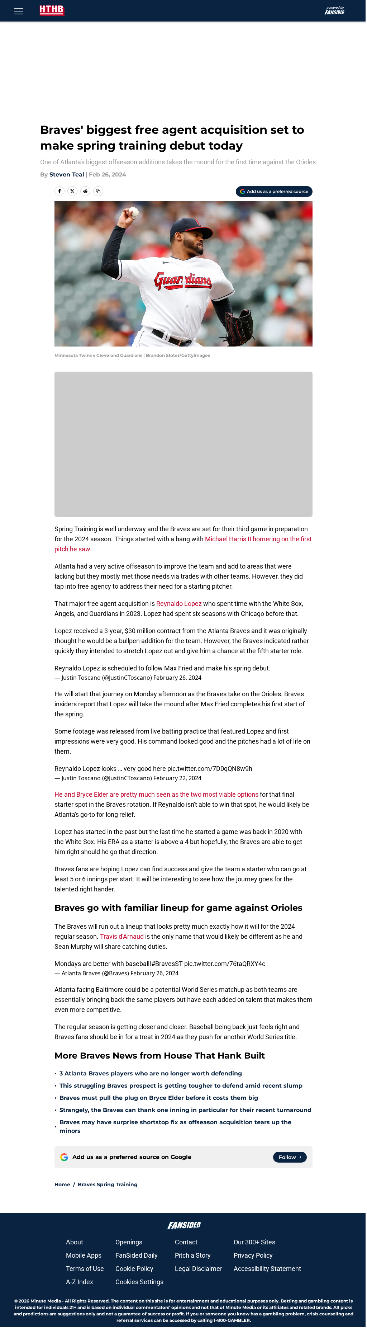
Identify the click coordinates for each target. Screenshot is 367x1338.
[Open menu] (18, 10)
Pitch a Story (193, 1255)
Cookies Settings (139, 1282)
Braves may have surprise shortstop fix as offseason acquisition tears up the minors (175, 1126)
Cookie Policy (134, 1268)
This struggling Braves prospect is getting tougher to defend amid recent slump (180, 1085)
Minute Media (45, 1301)
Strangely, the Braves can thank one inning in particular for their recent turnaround (185, 1110)
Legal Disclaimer (198, 1268)
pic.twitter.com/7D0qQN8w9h (209, 768)
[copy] (98, 191)
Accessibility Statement (267, 1268)
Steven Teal (66, 174)
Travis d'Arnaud (122, 936)
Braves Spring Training (108, 1184)
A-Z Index (79, 1282)
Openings (128, 1242)
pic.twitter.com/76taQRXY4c (224, 963)
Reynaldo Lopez (179, 603)
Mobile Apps (83, 1255)
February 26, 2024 (177, 678)
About (74, 1242)
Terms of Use (85, 1268)
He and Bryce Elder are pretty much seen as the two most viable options (156, 794)
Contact (186, 1242)
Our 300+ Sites (254, 1242)
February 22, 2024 (177, 778)
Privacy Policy (253, 1255)
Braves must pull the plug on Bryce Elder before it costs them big (158, 1097)
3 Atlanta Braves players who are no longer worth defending (150, 1073)
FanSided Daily (136, 1255)
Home (62, 1184)
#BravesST (167, 963)
